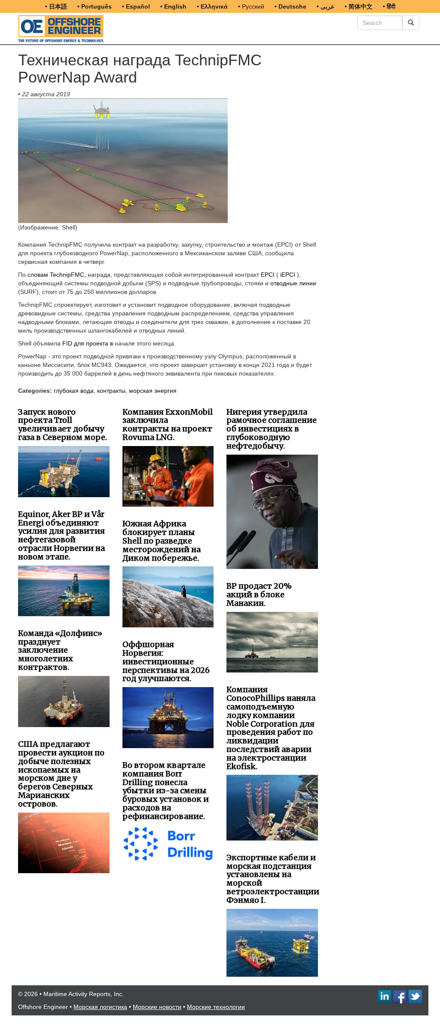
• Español (136, 6)
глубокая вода (74, 390)
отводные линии (293, 283)
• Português (94, 6)
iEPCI (287, 274)
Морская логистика (100, 1006)
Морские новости (157, 1006)
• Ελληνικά (212, 6)
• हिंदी (389, 6)
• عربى (325, 6)
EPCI (268, 274)
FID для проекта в (87, 343)
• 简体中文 (359, 6)
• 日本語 (56, 6)
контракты (111, 390)
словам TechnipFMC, (57, 274)
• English (173, 6)
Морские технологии (216, 1006)
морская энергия (153, 390)
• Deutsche (290, 6)
